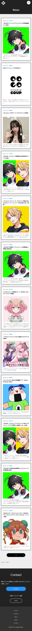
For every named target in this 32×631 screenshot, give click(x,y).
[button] (28, 2)
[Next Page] (23, 555)
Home (2, 562)
